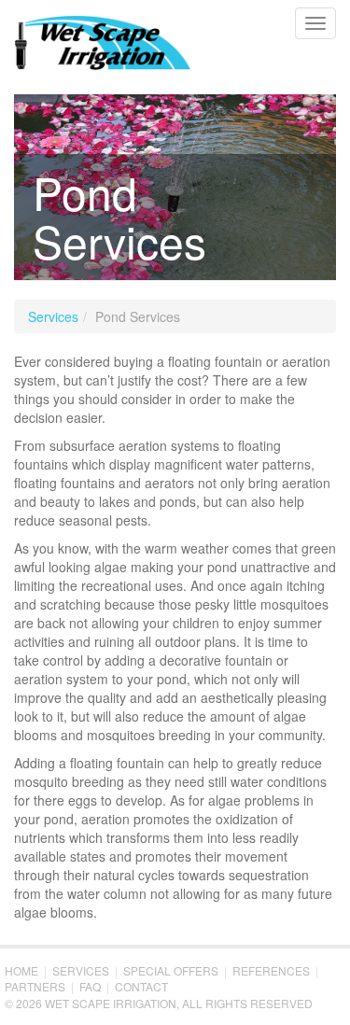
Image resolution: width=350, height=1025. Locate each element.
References (271, 970)
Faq (90, 986)
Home (21, 970)
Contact (141, 986)
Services (53, 316)
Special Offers (170, 970)
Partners (35, 986)
